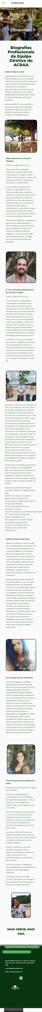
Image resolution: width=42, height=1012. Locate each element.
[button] (22, 946)
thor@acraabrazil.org (19, 297)
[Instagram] (21, 978)
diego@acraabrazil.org (20, 165)
